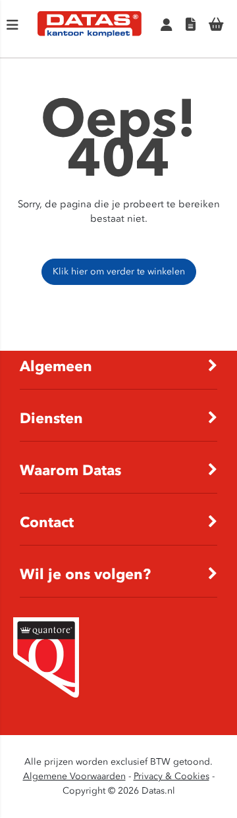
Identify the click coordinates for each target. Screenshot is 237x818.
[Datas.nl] (90, 34)
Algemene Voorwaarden (74, 776)
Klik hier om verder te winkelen (119, 271)
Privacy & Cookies (171, 776)
